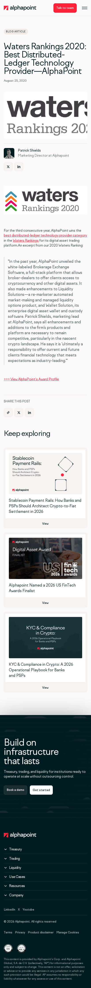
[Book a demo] (15, 790)
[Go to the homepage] (20, 835)
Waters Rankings (26, 240)
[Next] (8, 166)
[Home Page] (20, 8)
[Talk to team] (65, 8)
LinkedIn (9, 909)
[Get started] (41, 790)
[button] (84, 8)
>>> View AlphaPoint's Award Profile (31, 379)
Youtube (28, 909)
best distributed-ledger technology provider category (45, 235)
